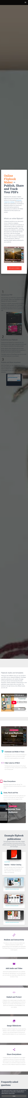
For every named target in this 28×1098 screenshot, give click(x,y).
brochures (18, 200)
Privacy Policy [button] (12, 1093)
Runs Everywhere (13, 806)
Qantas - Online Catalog (12, 865)
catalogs (12, 202)
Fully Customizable (14, 730)
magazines (7, 202)
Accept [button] (14, 1096)
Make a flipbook (14, 268)
